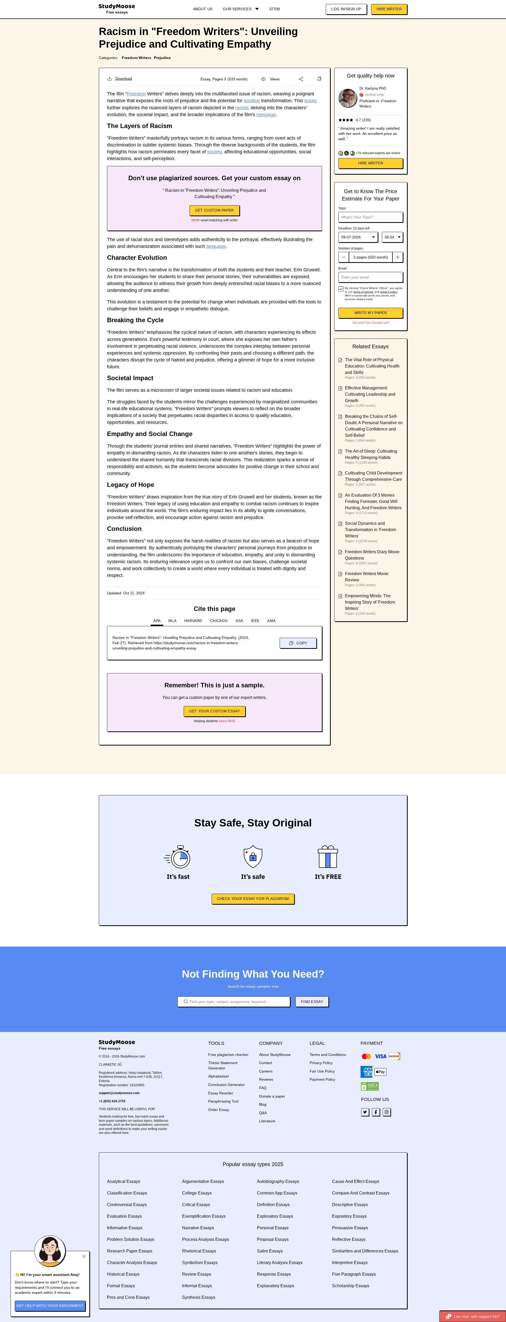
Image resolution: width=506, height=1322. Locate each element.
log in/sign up (346, 9)
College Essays (197, 1193)
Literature (267, 1121)
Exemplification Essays (204, 1216)
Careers (266, 1071)
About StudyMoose (275, 1054)
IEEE (255, 621)
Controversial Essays (127, 1204)
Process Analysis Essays (205, 1239)
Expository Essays (349, 1216)
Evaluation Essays (124, 1216)
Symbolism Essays (200, 1262)
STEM (274, 9)
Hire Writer (389, 9)
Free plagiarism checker (228, 1054)
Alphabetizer (218, 1076)
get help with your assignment (50, 1306)
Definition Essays (273, 1204)
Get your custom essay (214, 711)
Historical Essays (123, 1274)
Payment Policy (322, 1079)
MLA (172, 621)
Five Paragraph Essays (354, 1274)
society (214, 151)
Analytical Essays (123, 1181)
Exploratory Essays (275, 1216)
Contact (265, 1063)
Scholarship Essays (350, 1286)
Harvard (193, 621)
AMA (271, 621)
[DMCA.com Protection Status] (370, 1086)
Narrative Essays (198, 1228)
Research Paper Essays (129, 1251)
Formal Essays (121, 1286)
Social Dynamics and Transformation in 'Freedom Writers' (370, 529)
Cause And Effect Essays (355, 1181)
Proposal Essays (273, 1239)
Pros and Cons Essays (128, 1297)
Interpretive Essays (350, 1262)
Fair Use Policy (322, 1071)
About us (202, 9)
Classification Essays (127, 1193)
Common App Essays (277, 1193)
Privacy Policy (321, 1063)
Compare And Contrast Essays (361, 1193)
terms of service (363, 291)
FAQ (262, 1088)
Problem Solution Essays (130, 1239)
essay (310, 100)
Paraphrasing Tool (223, 1101)
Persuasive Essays (350, 1228)
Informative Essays (124, 1228)
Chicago (219, 621)
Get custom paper (214, 210)
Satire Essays (270, 1251)
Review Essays (196, 1274)
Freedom (136, 93)
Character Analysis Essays (132, 1262)
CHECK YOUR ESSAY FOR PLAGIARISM (253, 899)
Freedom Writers (136, 58)
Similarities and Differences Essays (365, 1251)
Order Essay (218, 1110)
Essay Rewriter (220, 1093)
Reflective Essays (349, 1239)
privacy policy (388, 291)
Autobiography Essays (278, 1181)
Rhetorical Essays (199, 1251)
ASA (239, 621)
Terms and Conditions (328, 1054)
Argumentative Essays (203, 1181)
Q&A (263, 1113)
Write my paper (370, 313)
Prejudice (162, 58)
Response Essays (274, 1274)
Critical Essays (196, 1204)
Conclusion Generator (226, 1085)
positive (252, 100)
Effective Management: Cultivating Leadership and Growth (370, 394)
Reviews (266, 1079)
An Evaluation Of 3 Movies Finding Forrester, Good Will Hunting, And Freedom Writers (373, 501)
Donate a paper (272, 1096)
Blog (262, 1104)
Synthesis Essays (198, 1297)
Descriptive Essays (350, 1204)
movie (241, 107)
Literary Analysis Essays (280, 1262)
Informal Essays (197, 1286)
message (266, 114)
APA (156, 621)
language (216, 246)
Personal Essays (273, 1228)
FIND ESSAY (312, 1002)
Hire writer (370, 163)
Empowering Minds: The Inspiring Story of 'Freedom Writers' (370, 602)
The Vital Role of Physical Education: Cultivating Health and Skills (372, 366)
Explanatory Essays (275, 1286)
